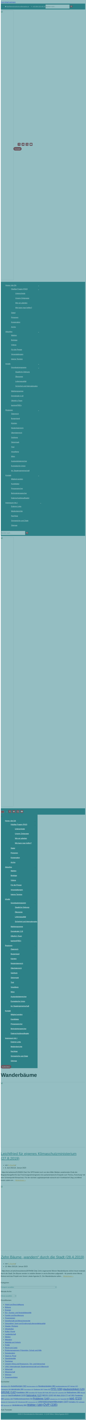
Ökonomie (19, 912)
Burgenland (15, 954)
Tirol (12, 982)
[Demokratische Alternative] (7, 672)
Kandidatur (15, 1019)
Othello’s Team (16, 936)
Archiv (13, 862)
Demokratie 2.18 (17, 931)
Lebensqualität (20, 917)
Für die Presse (16, 885)
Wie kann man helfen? (23, 843)
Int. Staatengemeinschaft (20, 1006)
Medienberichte (16, 1047)
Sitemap (14, 1061)
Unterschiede (20, 829)
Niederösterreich (17, 963)
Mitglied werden (17, 1014)
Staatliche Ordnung (22, 907)
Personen (14, 853)
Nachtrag (14, 1051)
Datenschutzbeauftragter (20, 1033)
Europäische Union (18, 1001)
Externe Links (16, 1042)
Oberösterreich (16, 968)
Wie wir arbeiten (21, 838)
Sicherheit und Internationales (26, 921)
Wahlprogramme (17, 927)
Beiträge (14, 875)
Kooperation (15, 858)
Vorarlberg (14, 987)
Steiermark (15, 978)
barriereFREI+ (16, 941)
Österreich (14, 949)
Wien (13, 992)
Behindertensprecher (18, 1029)
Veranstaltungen (17, 890)
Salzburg (14, 973)
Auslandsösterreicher (19, 997)
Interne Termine (16, 894)
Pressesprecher (16, 1024)
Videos (13, 880)
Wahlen (13, 871)
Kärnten (14, 959)
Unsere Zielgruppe (22, 834)
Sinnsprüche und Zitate (19, 1056)
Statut (13, 848)
